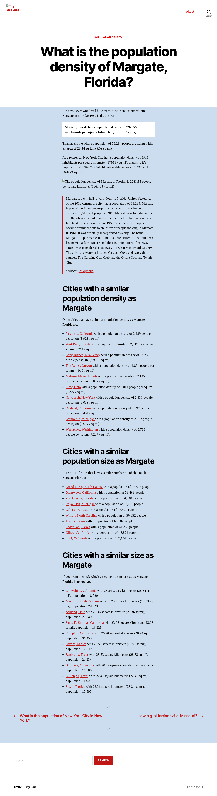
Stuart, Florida (75, 686)
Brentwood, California (81, 492)
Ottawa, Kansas (76, 644)
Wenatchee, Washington (82, 429)
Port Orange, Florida (79, 498)
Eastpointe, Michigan (80, 419)
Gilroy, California (78, 533)
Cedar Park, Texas (78, 527)
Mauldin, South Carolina (82, 601)
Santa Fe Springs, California (85, 623)
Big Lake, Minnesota (80, 665)
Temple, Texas (75, 521)
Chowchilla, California (81, 591)
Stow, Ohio (73, 387)
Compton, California (80, 633)
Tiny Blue (30, 787)
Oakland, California (79, 408)
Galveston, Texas (77, 510)
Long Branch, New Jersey (83, 355)
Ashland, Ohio (75, 612)
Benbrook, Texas (77, 655)
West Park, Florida (78, 344)
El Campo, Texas (77, 676)
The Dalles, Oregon (79, 365)
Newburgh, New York (80, 397)
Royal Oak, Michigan (80, 504)
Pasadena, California (79, 334)
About (190, 11)
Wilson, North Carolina (81, 515)
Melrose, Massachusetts (81, 376)
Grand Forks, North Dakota (84, 487)
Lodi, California (76, 538)
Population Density (108, 37)
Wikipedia (86, 271)
